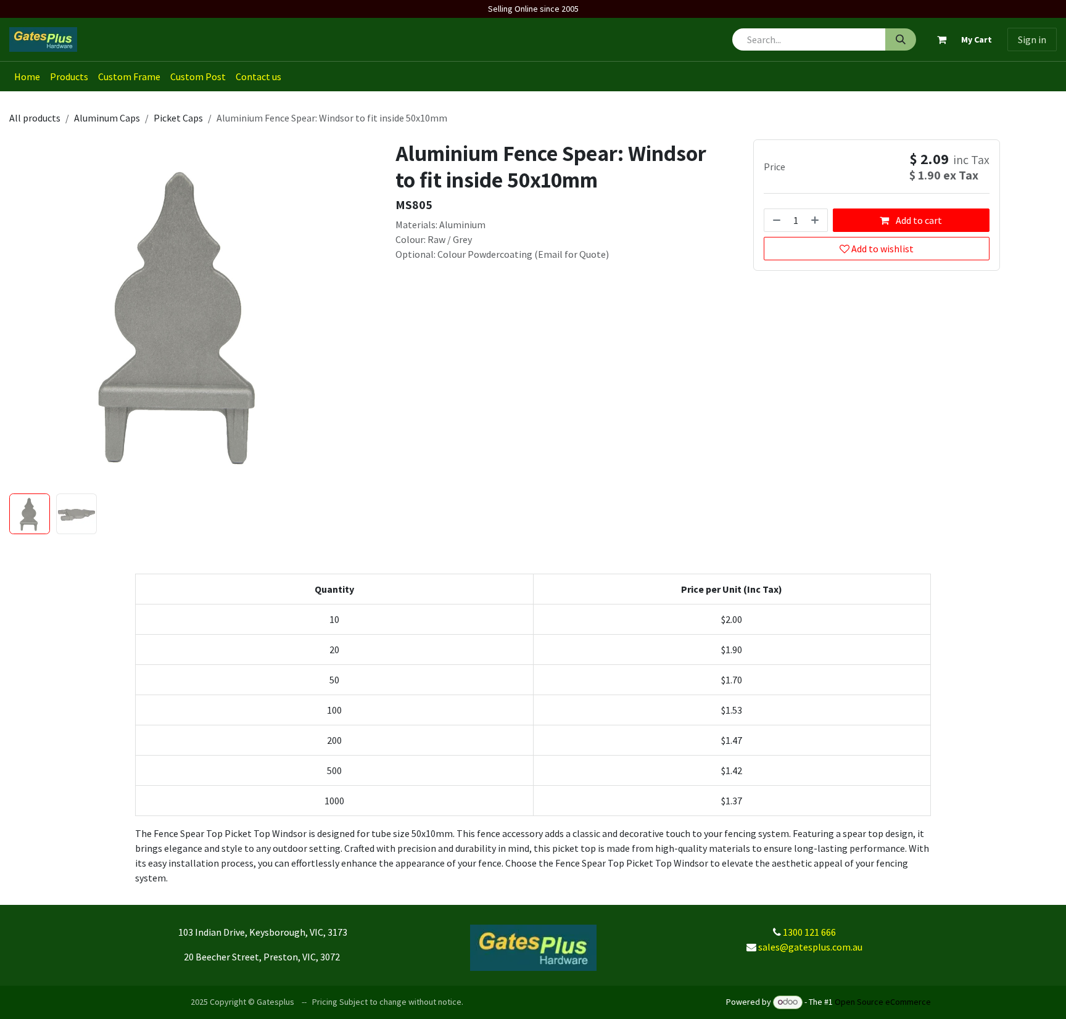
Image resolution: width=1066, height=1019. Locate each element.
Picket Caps (178, 118)
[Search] (900, 39)
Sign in (1032, 39)
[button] (26, 314)
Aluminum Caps (107, 118)
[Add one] (816, 220)
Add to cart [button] (918, 220)
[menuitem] (27, 76)
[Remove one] (775, 220)
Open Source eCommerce (883, 1001)
